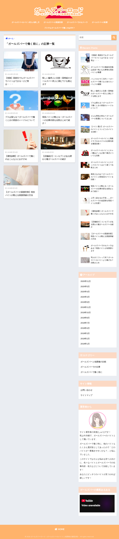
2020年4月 (85, 292)
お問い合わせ (86, 390)
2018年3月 (85, 333)
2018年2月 (85, 339)
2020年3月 (85, 297)
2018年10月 (86, 312)
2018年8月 (85, 318)
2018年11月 (86, 307)
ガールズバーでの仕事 (90, 367)
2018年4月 (85, 328)
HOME (60, 529)
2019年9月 (85, 302)
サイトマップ (86, 395)
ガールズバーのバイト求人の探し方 (26, 22)
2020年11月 (86, 281)
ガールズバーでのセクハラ (77, 22)
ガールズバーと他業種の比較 (93, 362)
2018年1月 (85, 344)
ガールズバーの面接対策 (53, 22)
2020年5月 (85, 286)
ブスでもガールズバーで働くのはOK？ (59, 28)
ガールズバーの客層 (99, 22)
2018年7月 (85, 323)
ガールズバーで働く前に (91, 372)
